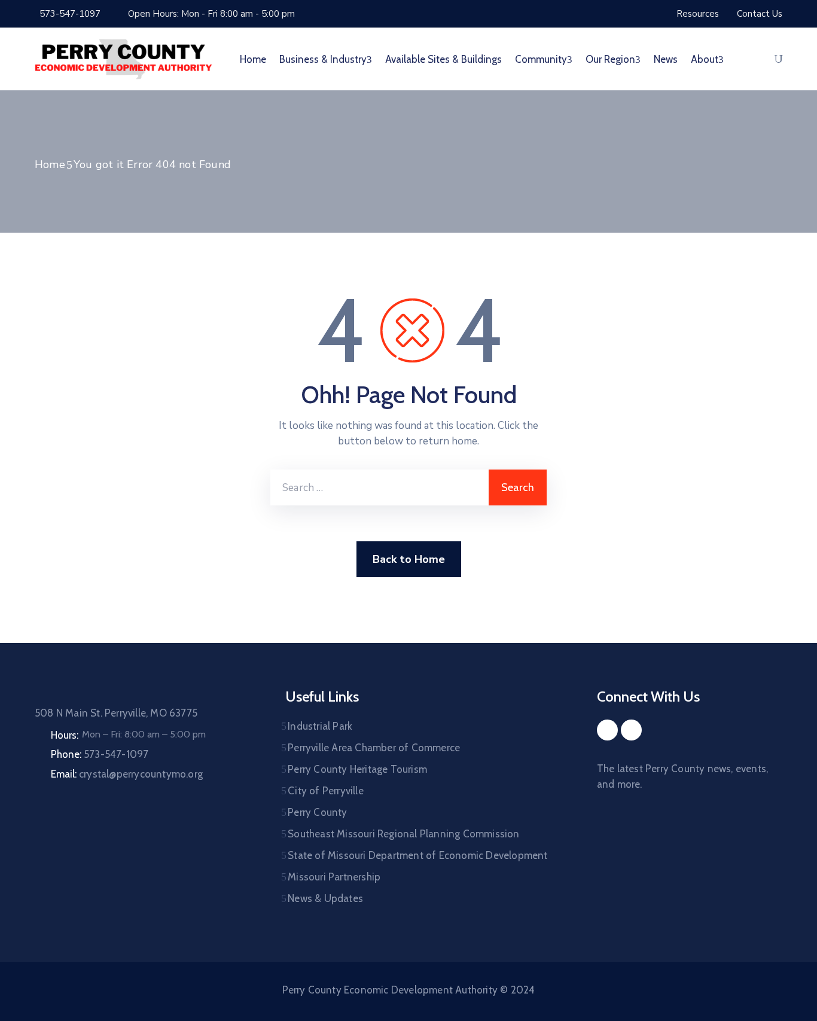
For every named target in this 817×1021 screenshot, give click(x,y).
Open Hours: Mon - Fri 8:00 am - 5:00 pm (211, 14)
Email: (127, 774)
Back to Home (409, 559)
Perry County (317, 812)
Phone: (99, 754)
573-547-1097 (69, 14)
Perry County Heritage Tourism (357, 769)
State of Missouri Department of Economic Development (417, 855)
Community (541, 59)
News (666, 59)
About (704, 59)
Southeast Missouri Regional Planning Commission (403, 834)
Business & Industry (323, 59)
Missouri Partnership (334, 877)
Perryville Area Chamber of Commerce (374, 748)
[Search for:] (379, 487)
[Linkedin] (631, 730)
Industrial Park (320, 726)
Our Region (610, 59)
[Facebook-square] (607, 730)
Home (253, 59)
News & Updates (325, 898)
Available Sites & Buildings (443, 59)
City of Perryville (326, 791)
